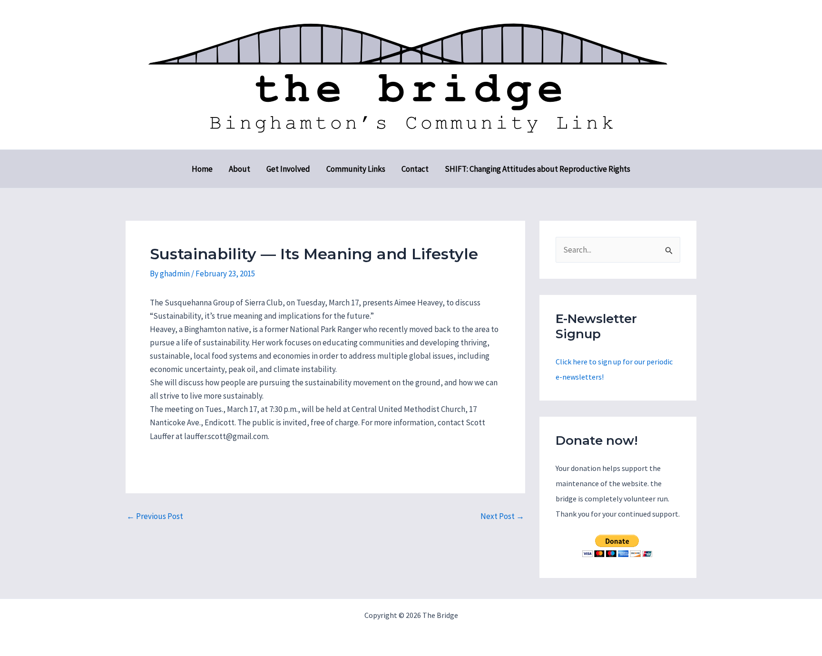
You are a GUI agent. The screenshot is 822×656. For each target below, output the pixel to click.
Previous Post (155, 516)
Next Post (502, 516)
